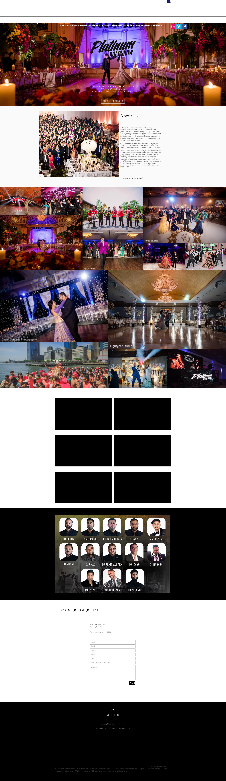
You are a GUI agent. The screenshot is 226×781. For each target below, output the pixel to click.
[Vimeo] (178, 26)
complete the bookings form (99, 25)
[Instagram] (173, 26)
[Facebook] (184, 26)
